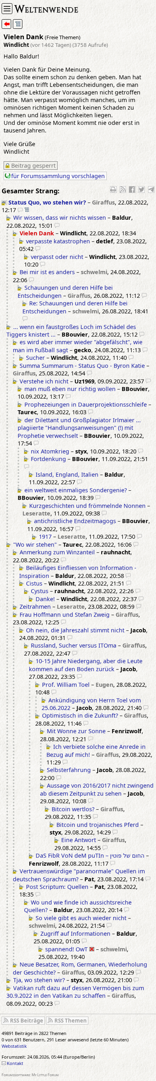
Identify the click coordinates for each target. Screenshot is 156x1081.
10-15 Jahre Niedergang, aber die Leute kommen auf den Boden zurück (85, 664)
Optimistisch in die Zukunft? (80, 715)
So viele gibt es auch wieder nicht (81, 918)
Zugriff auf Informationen (75, 933)
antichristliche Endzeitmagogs (75, 521)
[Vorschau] (20, 210)
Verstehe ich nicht (44, 381)
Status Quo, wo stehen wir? (47, 202)
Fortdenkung (48, 459)
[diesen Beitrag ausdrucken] (113, 189)
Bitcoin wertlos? (73, 809)
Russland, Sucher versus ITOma (73, 645)
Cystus (39, 591)
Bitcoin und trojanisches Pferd (97, 824)
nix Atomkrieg (50, 451)
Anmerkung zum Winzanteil (57, 552)
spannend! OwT (66, 949)
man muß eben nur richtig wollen (70, 389)
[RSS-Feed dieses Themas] (123, 189)
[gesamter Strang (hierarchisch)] (17, 24)
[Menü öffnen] (7, 8)
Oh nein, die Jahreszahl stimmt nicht (75, 630)
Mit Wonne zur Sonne (76, 731)
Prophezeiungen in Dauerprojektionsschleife (85, 404)
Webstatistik (14, 1046)
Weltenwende (46, 8)
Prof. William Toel (66, 684)
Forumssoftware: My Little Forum (30, 1074)
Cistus (34, 583)
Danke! (45, 599)
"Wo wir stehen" (35, 544)
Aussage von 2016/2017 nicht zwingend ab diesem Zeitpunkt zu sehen (97, 789)
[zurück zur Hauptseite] (6, 24)
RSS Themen (70, 1020)
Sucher (35, 357)
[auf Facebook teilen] (132, 189)
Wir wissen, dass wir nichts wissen (59, 217)
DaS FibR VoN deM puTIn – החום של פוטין (90, 855)
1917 (45, 536)
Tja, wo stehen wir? (39, 980)
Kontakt (15, 1063)
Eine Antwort (78, 840)
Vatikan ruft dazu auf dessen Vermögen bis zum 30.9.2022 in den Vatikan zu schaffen (75, 991)
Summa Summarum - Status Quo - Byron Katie (82, 365)
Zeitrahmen (35, 606)
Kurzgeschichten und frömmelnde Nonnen (87, 505)
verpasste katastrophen (58, 241)
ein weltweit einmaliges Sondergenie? (75, 490)
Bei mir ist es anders (47, 272)
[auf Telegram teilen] (151, 189)
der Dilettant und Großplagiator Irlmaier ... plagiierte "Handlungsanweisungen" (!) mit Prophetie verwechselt (79, 427)
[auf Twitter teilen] (141, 189)
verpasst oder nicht (57, 257)
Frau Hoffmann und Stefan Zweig (65, 614)
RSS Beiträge (26, 1020)
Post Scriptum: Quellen (57, 886)
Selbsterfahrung (69, 770)
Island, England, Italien (67, 474)
